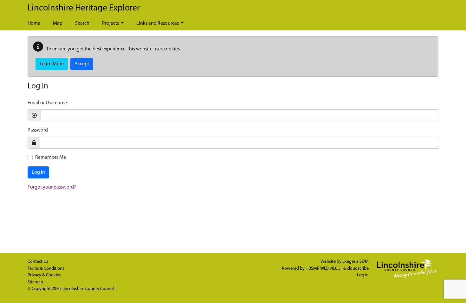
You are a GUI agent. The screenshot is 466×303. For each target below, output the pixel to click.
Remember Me (50, 157)
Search (82, 23)
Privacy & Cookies (44, 275)
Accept (81, 64)
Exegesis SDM (355, 261)
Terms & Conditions (46, 268)
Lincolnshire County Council (87, 289)
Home (34, 23)
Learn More (52, 64)
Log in (38, 172)
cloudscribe (358, 268)
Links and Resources (158, 23)
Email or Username (47, 103)
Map (57, 23)
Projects (111, 23)
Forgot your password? (52, 187)
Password (38, 130)
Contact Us (38, 261)
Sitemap (35, 282)
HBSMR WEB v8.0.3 (323, 268)
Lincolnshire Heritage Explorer (84, 8)
